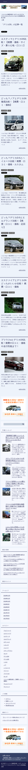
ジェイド (6, 648)
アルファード (7, 630)
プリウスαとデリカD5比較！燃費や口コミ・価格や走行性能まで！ (13, 343)
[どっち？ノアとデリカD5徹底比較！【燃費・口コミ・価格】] (14, 130)
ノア (9, 110)
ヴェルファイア (8, 684)
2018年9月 (6, 604)
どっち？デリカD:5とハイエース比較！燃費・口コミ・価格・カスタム (13, 161)
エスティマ (4, 51)
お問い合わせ (6, 755)
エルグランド (5, 232)
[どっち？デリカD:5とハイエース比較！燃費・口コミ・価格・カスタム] (14, 189)
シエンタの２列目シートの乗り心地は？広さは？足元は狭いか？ (15, 529)
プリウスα (10, 351)
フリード (6, 670)
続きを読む (22, 88)
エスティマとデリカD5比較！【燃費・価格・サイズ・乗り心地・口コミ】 (13, 42)
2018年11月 (7, 598)
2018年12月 (7, 595)
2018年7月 (6, 610)
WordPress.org (10, 705)
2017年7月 (6, 613)
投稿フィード (9, 701)
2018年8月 (6, 607)
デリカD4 (6, 656)
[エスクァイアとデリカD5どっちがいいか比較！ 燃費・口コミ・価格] (14, 311)
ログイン (8, 698)
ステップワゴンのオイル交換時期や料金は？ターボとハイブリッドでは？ (15, 461)
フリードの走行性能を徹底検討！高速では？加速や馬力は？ (15, 506)
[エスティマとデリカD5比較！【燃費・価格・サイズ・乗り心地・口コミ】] (14, 70)
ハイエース (10, 170)
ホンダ (5, 676)
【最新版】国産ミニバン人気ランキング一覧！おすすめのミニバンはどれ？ (15, 438)
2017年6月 (6, 615)
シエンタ (6, 645)
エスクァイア (5, 292)
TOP (13, 16)
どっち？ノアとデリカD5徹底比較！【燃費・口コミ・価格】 (13, 101)
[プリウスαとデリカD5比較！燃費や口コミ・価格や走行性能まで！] (14, 371)
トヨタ (5, 662)
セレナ (5, 653)
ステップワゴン (8, 650)
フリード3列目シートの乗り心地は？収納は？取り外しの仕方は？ (15, 483)
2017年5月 (6, 618)
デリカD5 (11, 51)
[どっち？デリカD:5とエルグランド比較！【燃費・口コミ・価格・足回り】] (14, 252)
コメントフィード (11, 703)
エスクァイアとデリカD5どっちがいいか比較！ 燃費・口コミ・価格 (14, 283)
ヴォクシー (7, 686)
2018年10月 (7, 601)
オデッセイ (7, 642)
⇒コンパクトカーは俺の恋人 (10, 720)
